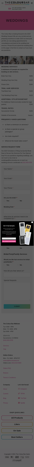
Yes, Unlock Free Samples (9, 241)
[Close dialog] (32, 222)
